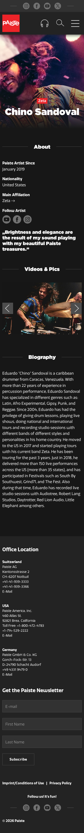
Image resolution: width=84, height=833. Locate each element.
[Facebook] (18, 222)
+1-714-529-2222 (15, 631)
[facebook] (37, 6)
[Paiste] (11, 23)
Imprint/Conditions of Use (23, 783)
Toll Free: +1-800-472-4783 (23, 626)
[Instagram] (28, 222)
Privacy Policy (60, 783)
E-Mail (7, 592)
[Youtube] (7, 222)
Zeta (6, 200)
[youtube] (47, 6)
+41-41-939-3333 (15, 582)
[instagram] (26, 6)
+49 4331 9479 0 (15, 670)
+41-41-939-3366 (15, 587)
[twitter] (57, 6)
